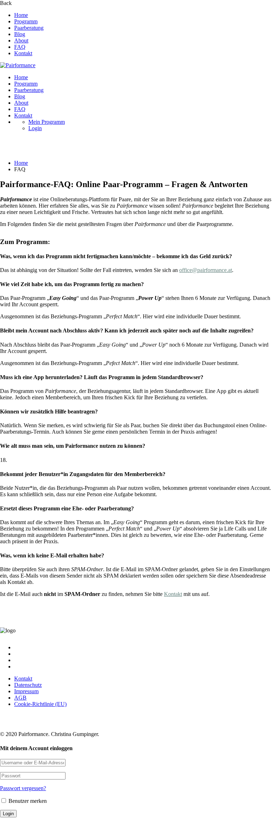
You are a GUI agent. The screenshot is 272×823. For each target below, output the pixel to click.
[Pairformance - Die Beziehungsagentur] (17, 65)
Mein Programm (46, 122)
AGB (20, 698)
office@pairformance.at (205, 270)
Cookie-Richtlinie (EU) (40, 704)
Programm (26, 21)
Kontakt (23, 53)
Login (35, 128)
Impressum (26, 691)
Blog (19, 34)
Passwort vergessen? (23, 788)
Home (21, 15)
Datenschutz (28, 685)
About (21, 40)
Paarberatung (29, 28)
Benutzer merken (27, 801)
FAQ (20, 47)
